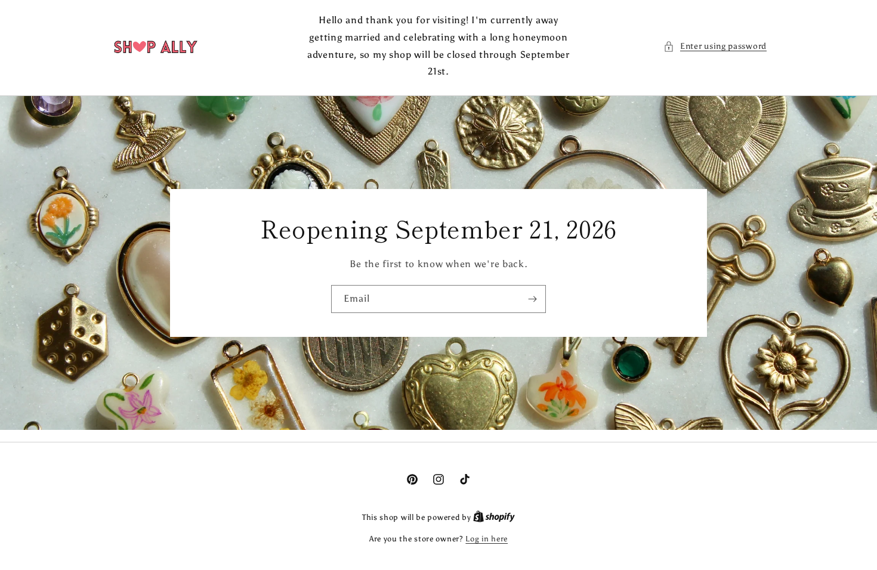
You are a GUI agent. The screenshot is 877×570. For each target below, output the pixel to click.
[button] (715, 46)
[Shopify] (494, 517)
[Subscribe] (532, 299)
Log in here (486, 538)
